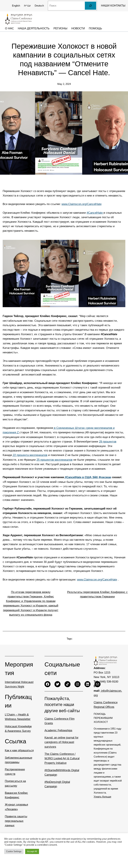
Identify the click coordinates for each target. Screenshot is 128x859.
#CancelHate (95, 212)
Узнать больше (102, 796)
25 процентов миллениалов (54, 459)
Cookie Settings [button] (14, 851)
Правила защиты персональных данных (16, 821)
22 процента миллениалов (29, 455)
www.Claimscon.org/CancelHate (82, 204)
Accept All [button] (32, 851)
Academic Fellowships (58, 730)
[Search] (90, 6)
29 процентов (107, 441)
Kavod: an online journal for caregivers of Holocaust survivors (61, 742)
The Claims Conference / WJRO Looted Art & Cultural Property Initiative (62, 758)
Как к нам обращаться (19, 750)
